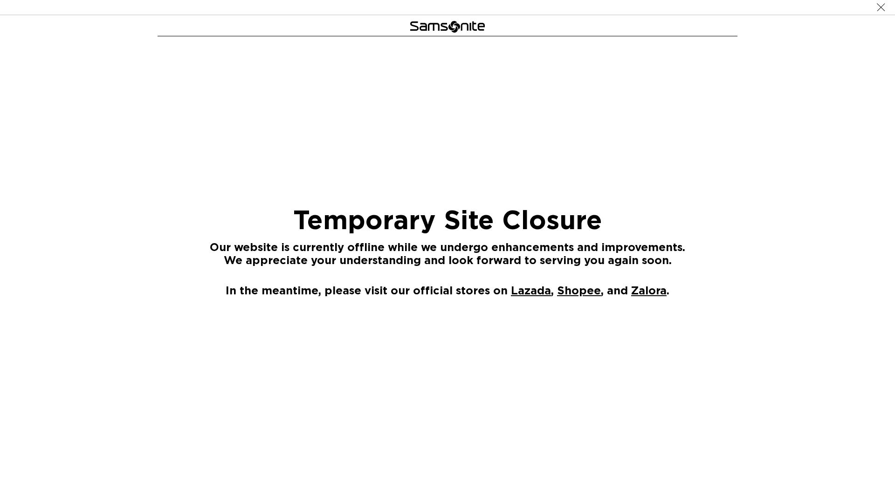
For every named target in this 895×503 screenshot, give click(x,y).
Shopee (579, 290)
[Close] (881, 7)
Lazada (531, 290)
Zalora (649, 290)
